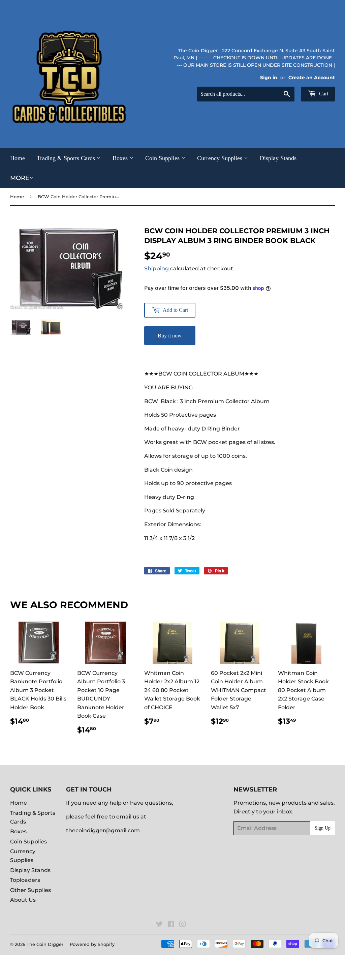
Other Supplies (30, 890)
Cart (323, 93)
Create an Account (311, 77)
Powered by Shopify (92, 944)
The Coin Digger (45, 944)
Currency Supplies (220, 158)
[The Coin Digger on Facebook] (171, 925)
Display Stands (278, 158)
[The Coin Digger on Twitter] (159, 925)
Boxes (121, 158)
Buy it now (170, 335)
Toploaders (25, 880)
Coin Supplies (163, 158)
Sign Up (323, 828)
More (19, 178)
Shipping (156, 268)
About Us (23, 900)
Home (17, 158)
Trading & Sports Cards (67, 158)
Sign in (268, 77)
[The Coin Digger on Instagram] (182, 925)
